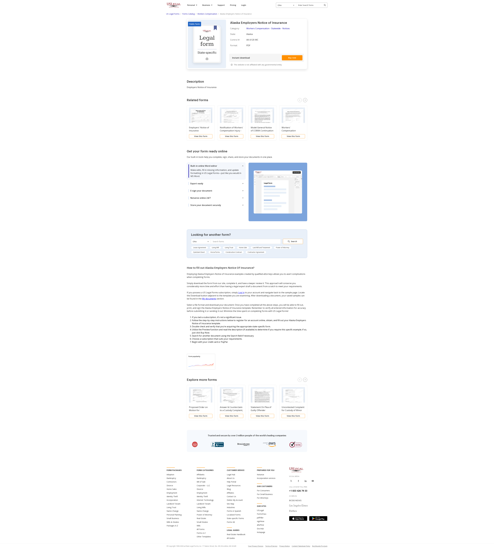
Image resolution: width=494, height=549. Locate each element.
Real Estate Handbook (236, 534)
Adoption (170, 474)
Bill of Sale (201, 482)
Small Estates (202, 522)
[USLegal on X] (291, 481)
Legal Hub (231, 474)
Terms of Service (271, 546)
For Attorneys (262, 498)
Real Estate (201, 518)
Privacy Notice (284, 546)
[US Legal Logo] (296, 469)
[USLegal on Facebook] (298, 481)
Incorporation (172, 500)
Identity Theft (172, 496)
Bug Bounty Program (319, 546)
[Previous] (300, 100)
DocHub (260, 528)
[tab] (216, 171)
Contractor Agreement (256, 252)
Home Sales (172, 489)
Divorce (170, 485)
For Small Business (265, 494)
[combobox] (286, 5)
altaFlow (260, 525)
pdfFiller (260, 517)
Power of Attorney (282, 247)
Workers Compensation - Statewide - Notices (268, 28)
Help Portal (231, 482)
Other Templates (204, 536)
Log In (241, 292)
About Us (231, 478)
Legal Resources (234, 485)
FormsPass (261, 514)
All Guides (231, 538)
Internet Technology (205, 500)
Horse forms (215, 252)
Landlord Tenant (173, 504)
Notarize (260, 474)
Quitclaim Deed (199, 252)
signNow (260, 521)
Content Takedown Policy (301, 546)
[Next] (305, 100)
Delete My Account (235, 500)
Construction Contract (234, 252)
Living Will (215, 247)
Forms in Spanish (234, 511)
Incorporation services (266, 478)
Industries (231, 507)
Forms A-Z (201, 533)
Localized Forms (234, 514)
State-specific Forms (235, 518)
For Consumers (263, 490)
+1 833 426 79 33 (298, 490)
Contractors (172, 482)
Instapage (261, 532)
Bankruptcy (171, 478)
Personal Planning (174, 514)
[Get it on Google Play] (318, 518)
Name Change (173, 511)
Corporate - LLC (203, 485)
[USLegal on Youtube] (313, 481)
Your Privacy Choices (255, 546)
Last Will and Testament (261, 247)
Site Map (230, 504)
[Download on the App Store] (298, 518)
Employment (172, 493)
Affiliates (230, 493)
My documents (209, 298)
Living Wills (201, 507)
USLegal (260, 510)
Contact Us (231, 496)
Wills (198, 525)
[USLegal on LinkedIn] (305, 481)
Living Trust (229, 247)
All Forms (201, 529)
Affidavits (200, 474)
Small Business (173, 518)
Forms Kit (231, 522)
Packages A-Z (172, 525)
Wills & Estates (173, 522)
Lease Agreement (199, 247)
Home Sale (243, 247)
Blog (229, 489)
